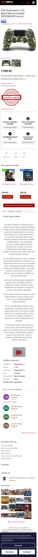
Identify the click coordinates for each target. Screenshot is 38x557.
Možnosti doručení (6, 83)
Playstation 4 (19, 364)
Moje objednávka (6, 459)
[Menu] (33, 3)
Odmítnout (9, 552)
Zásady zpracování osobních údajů (11, 456)
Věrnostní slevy (5, 453)
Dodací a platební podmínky (9, 448)
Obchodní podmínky (7, 446)
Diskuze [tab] (18, 211)
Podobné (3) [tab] (11, 211)
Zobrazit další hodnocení (28, 433)
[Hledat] (23, 3)
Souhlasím (27, 552)
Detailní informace (6, 109)
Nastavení (18, 545)
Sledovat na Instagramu (18, 522)
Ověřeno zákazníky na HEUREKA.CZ (18, 528)
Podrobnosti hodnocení (25, 24)
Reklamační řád (5, 451)
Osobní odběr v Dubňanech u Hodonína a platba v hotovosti (17, 531)
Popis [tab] (4, 211)
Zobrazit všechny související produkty (19, 205)
